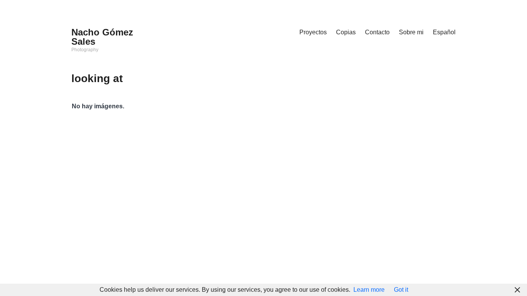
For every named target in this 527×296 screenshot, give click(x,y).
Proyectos (313, 32)
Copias (346, 32)
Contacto (377, 32)
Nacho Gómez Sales (102, 37)
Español (444, 32)
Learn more (369, 289)
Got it (401, 289)
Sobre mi (411, 32)
